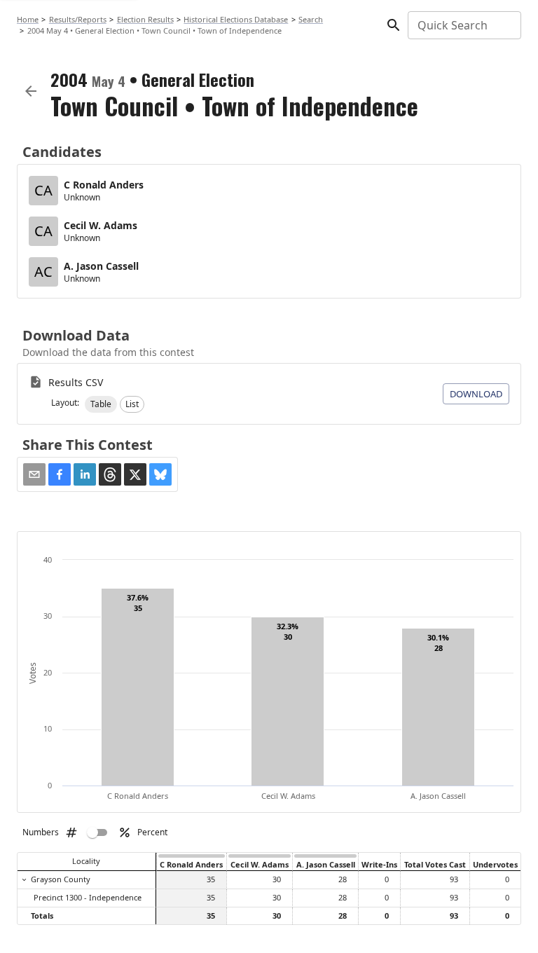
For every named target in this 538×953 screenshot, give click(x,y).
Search (310, 19)
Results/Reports (77, 19)
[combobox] (463, 25)
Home (28, 19)
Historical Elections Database (236, 19)
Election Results (145, 19)
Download (476, 394)
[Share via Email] (34, 474)
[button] (101, 404)
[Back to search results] (31, 91)
